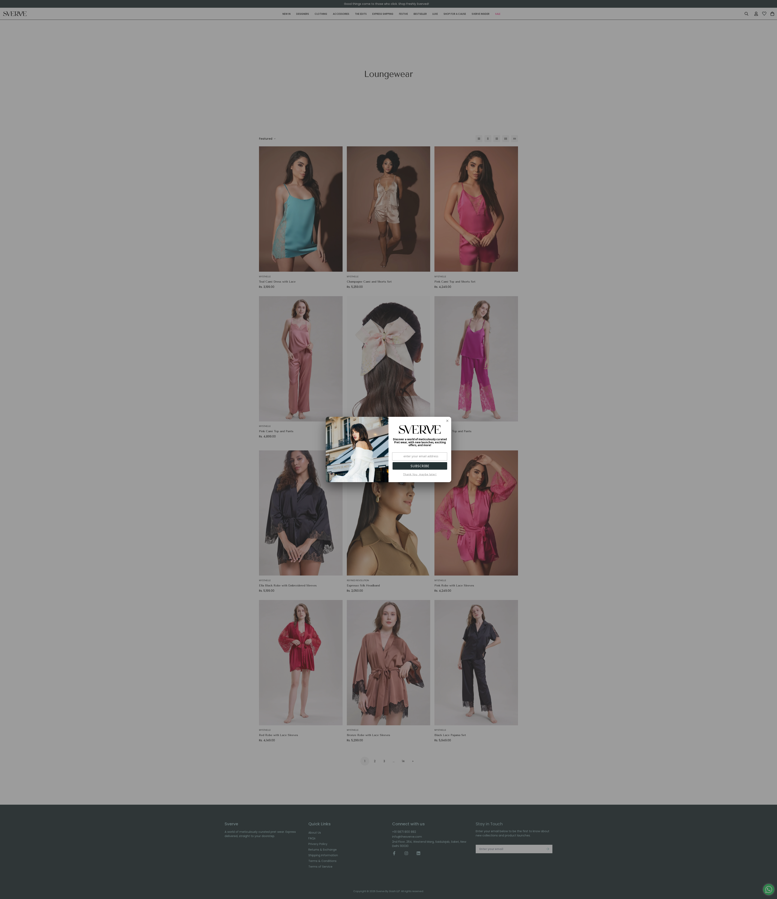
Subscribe (420, 466)
